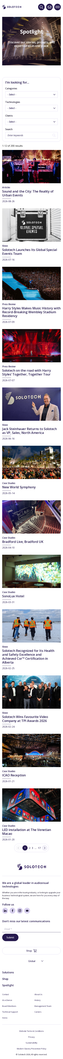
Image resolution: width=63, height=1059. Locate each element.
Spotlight (8, 985)
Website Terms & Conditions (31, 1031)
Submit (10, 937)
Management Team (42, 1006)
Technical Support (10, 1011)
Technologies (12, 102)
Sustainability (31, 1042)
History (37, 1000)
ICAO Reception (14, 775)
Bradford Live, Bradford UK (22, 541)
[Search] (41, 7)
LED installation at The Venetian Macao (26, 831)
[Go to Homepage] (31, 867)
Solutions (8, 972)
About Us (38, 994)
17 (39, 848)
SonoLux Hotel (13, 596)
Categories (11, 88)
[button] (31, 961)
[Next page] (44, 847)
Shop (5, 979)
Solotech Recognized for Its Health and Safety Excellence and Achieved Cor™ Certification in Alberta (28, 656)
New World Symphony (19, 487)
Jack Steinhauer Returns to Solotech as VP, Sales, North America (29, 430)
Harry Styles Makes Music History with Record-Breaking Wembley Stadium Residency (31, 312)
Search (9, 129)
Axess (4, 1017)
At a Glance (7, 1000)
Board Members (9, 1006)
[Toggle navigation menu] (57, 7)
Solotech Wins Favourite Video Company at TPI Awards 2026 (25, 718)
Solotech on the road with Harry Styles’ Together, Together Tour (26, 372)
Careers (37, 1011)
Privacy (31, 1037)
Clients (9, 115)
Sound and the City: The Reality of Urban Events (27, 193)
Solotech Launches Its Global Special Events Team (29, 251)
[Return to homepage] (11, 7)
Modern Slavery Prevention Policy (31, 1048)
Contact (5, 994)
